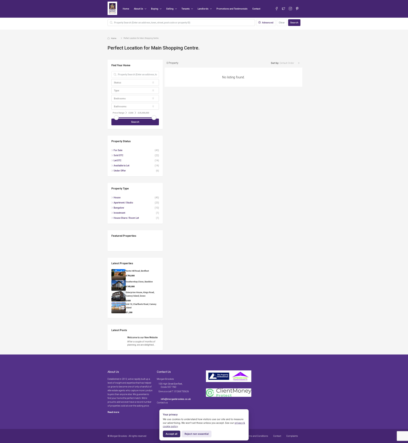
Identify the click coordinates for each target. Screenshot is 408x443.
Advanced (267, 22)
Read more (113, 412)
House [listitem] (117, 197)
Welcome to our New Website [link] (142, 337)
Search (294, 22)
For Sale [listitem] (118, 150)
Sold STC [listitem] (118, 155)
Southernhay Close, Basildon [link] (139, 281)
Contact (256, 8)
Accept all (171, 433)
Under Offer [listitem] (120, 170)
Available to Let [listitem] (121, 165)
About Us (138, 8)
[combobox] (289, 63)
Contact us (162, 402)
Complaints (292, 436)
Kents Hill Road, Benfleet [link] (137, 271)
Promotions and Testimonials (232, 8)
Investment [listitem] (119, 213)
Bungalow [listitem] (119, 207)
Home (126, 8)
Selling (170, 8)
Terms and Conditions (257, 436)
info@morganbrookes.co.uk (176, 399)
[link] (118, 274)
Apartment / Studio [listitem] (123, 202)
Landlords (203, 8)
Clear (282, 22)
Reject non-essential (197, 433)
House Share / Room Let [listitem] (126, 218)
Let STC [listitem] (117, 160)
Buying (154, 8)
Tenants (186, 8)
